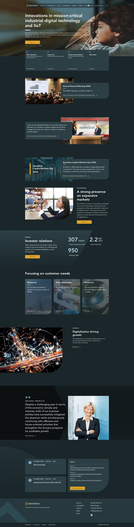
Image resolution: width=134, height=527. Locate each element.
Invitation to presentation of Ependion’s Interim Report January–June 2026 (86, 475)
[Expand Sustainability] (70, 5)
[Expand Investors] (77, 5)
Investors (79, 508)
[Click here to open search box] (106, 5)
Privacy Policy (37, 524)
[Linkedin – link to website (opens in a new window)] (91, 515)
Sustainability (80, 505)
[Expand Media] (83, 5)
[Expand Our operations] (55, 5)
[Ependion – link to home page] (32, 503)
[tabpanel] (67, 28)
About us (79, 503)
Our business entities (98, 5)
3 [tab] (41, 45)
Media (78, 511)
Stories (78, 513)
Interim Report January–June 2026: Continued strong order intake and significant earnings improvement (87, 468)
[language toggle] (89, 5)
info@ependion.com (96, 511)
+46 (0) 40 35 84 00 (96, 508)
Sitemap (44, 524)
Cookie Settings (51, 524)
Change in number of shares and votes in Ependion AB (85, 480)
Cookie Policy (28, 524)
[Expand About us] (45, 5)
